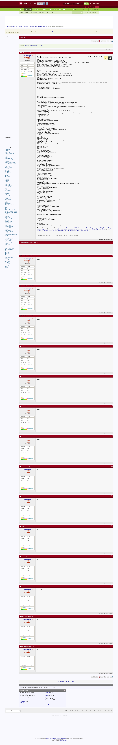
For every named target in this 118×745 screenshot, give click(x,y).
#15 (112, 646)
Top (63, 9)
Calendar (26, 12)
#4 (112, 315)
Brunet (6, 157)
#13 (112, 585)
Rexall (6, 235)
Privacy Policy (108, 710)
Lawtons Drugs (8, 195)
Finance (61, 6)
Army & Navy (8, 152)
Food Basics (8, 172)
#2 (112, 255)
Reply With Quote (109, 239)
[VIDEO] (47, 697)
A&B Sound (7, 149)
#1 (112, 52)
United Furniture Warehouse (8, 260)
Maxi (47, 229)
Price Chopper (8, 225)
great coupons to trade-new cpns (34, 45)
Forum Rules (48, 704)
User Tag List (22, 37)
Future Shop (7, 176)
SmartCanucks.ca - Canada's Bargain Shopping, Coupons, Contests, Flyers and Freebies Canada (86, 710)
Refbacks (22, 702)
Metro (72, 228)
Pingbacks (22, 701)
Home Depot (8, 184)
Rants (70, 6)
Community (33, 12)
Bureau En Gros (8, 158)
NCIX (6, 215)
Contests (56, 6)
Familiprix (7, 168)
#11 (112, 525)
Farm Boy (7, 170)
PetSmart (86, 229)
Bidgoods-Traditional (9, 156)
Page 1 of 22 (95, 41)
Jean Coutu (7, 193)
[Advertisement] (49, 249)
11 (105, 41)
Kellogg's (102, 228)
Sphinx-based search (63, 740)
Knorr (68, 230)
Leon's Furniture (8, 197)
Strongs (6, 247)
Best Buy (7, 154)
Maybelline (63, 228)
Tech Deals (34, 6)
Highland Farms (8, 183)
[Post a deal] (97, 7)
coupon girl (27, 56)
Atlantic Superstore (9, 153)
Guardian (7, 180)
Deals (28, 6)
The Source (7, 253)
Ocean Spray (108, 228)
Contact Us (65, 710)
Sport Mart (7, 244)
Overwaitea (7, 217)
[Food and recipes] (90, 7)
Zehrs (6, 266)
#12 (112, 555)
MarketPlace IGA (9, 206)
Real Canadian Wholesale (11, 234)
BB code (48, 692)
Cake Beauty (92, 229)
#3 (112, 285)
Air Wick (76, 228)
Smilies (47, 694)
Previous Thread (62, 681)
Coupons (40, 6)
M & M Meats (8, 203)
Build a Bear (63, 230)
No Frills (55, 230)
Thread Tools (108, 49)
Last (111, 41)
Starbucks (104, 229)
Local (85, 9)
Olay (59, 230)
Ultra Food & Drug (9, 257)
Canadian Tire (8, 161)
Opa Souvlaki (73, 230)
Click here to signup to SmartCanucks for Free (29, 242)
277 (28, 71)
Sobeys (6, 243)
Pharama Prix (8, 222)
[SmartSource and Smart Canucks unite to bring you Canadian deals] (11, 141)
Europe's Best (64, 229)
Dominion (7, 165)
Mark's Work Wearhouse (10, 204)
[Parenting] (93, 7)
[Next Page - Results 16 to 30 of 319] (108, 41)
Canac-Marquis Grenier (10, 159)
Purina (87, 228)
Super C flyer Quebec (10, 248)
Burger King (98, 229)
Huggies (58, 228)
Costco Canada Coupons (10, 163)
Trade (95, 9)
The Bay (7, 251)
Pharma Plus (8, 224)
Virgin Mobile (40, 230)
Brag (76, 9)
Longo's (6, 201)
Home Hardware (8, 185)
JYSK (6, 194)
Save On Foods (8, 239)
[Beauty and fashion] (88, 7)
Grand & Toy (8, 179)
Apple (79, 228)
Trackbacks (48, 699)
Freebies (50, 6)
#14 (112, 616)
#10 (112, 495)
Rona (6, 236)
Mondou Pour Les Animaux (11, 211)
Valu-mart (7, 262)
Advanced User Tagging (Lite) (51, 738)
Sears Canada (8, 240)
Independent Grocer (9, 192)
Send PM (101, 239)
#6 (112, 375)
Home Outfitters (8, 186)
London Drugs (8, 199)
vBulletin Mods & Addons (61, 738)
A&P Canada (8, 150)
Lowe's (6, 202)
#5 (112, 345)
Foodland (7, 174)
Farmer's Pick (8, 171)
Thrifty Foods (8, 254)
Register (96, 3)
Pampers (84, 228)
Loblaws (7, 198)
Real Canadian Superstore (11, 233)
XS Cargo (7, 265)
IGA (6, 189)
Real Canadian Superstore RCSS (75, 229)
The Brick (7, 252)
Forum (28, 9)
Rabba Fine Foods (9, 231)
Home (25, 6)
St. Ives (68, 228)
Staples (6, 245)
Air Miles (51, 229)
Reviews (66, 6)
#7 (112, 405)
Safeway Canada (9, 238)
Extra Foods (7, 166)
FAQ (21, 12)
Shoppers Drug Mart (94, 228)
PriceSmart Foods (9, 226)
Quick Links (50, 12)
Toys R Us (7, 256)
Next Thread (71, 681)
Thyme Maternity (84, 230)
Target (77, 230)
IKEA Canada (8, 190)
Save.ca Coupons (41, 229)
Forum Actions (41, 12)
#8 (112, 435)
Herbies (6, 181)
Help (91, 3)
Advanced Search (92, 12)
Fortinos (50, 230)
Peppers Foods (8, 221)
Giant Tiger (7, 177)
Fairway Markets (8, 167)
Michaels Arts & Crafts (10, 209)
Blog (22, 9)
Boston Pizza (57, 229)
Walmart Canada (8, 263)
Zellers (6, 267)
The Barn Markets (9, 249)
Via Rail (109, 229)
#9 (112, 465)
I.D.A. (6, 188)
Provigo (6, 229)
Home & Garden (76, 6)
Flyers (44, 6)
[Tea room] (86, 7)
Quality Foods (8, 230)
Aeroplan (46, 230)
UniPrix (6, 258)
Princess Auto (8, 227)
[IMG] (47, 695)
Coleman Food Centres (10, 162)
